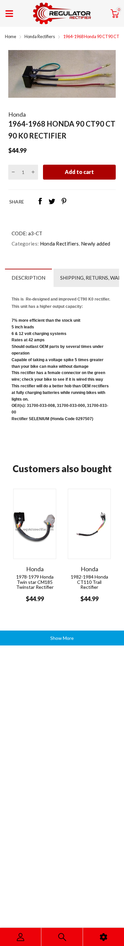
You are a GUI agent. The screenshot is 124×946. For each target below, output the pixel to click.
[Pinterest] (64, 202)
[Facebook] (40, 202)
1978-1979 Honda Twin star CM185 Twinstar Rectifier (35, 582)
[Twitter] (52, 202)
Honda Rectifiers (59, 244)
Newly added (95, 244)
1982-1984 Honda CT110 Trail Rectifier (89, 582)
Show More (62, 638)
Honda (17, 114)
